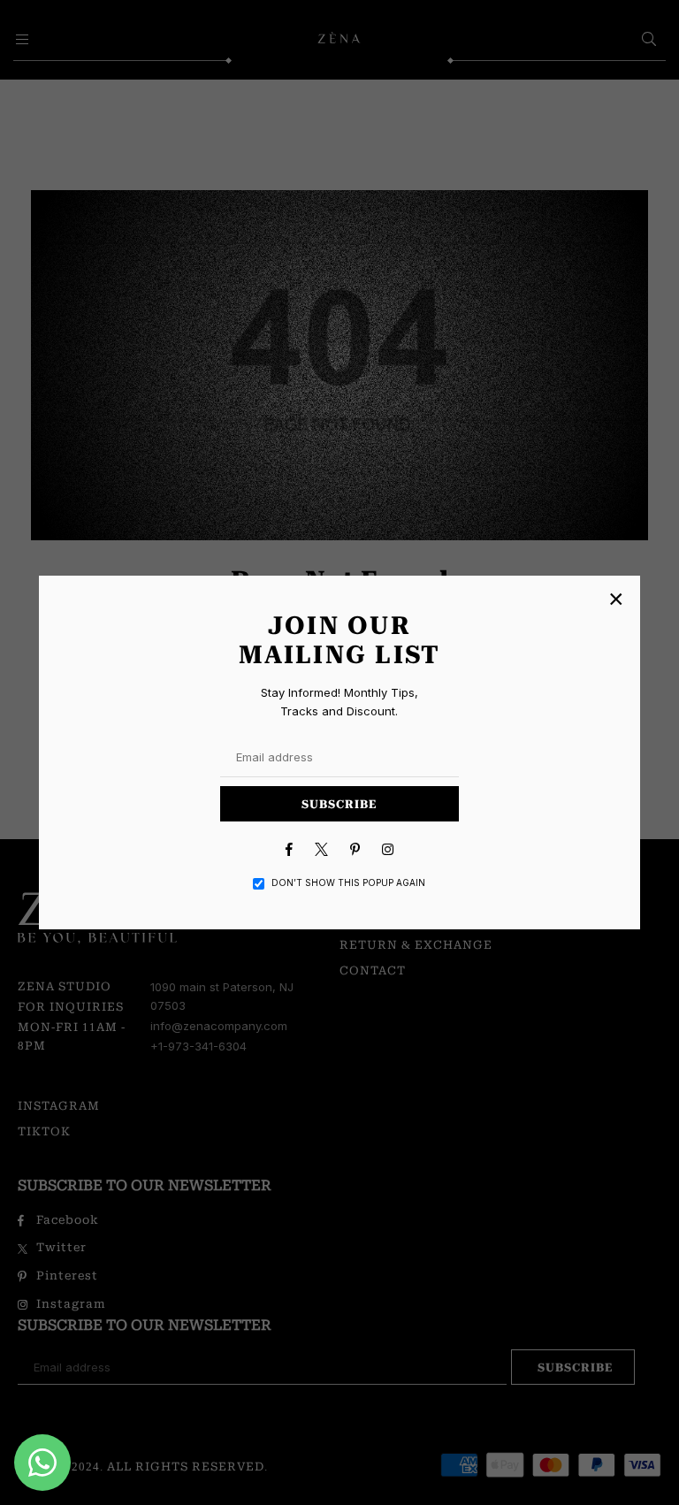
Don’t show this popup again (348, 882)
